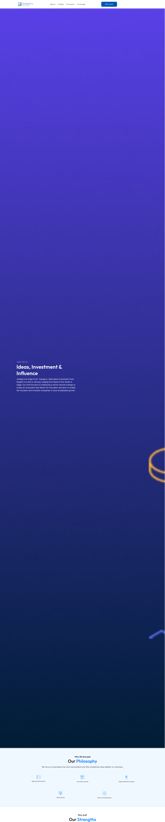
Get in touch (109, 4)
